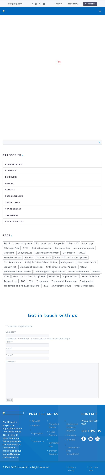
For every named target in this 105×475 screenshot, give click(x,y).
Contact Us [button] (90, 4)
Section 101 (54, 276)
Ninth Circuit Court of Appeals (61, 266)
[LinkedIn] (36, 4)
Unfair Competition (84, 285)
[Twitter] (40, 4)
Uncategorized (14, 221)
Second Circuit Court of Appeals (29, 276)
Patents (10, 190)
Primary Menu (100, 11)
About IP (36, 421)
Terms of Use (10, 281)
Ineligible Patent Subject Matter (41, 262)
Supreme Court (70, 276)
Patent (83, 266)
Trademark (11, 215)
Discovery (11, 177)
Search (99, 142)
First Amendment (13, 262)
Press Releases (14, 196)
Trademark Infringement (64, 281)
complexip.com (15, 4)
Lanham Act (10, 266)
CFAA (25, 248)
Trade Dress (12, 202)
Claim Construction (41, 248)
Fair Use (29, 257)
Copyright (11, 170)
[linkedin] (90, 438)
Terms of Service (90, 276)
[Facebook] (32, 4)
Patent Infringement (78, 271)
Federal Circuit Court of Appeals (71, 257)
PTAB (6, 276)
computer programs (84, 248)
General (10, 183)
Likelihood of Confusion (31, 266)
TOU (31, 281)
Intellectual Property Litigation (72, 427)
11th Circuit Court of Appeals (50, 243)
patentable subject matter (17, 271)
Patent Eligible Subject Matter (50, 271)
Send (9, 399)
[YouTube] (44, 4)
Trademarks (86, 281)
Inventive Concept (86, 262)
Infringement (67, 262)
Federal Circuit (43, 257)
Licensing (71, 435)
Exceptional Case (12, 257)
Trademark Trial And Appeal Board (21, 285)
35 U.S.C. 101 (73, 243)
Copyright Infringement (47, 252)
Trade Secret (13, 209)
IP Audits (71, 439)
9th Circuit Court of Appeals (18, 243)
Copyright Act (25, 252)
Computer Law (13, 164)
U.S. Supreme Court (61, 285)
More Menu (73, 4)
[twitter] (97, 438)
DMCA (81, 252)
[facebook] (83, 438)
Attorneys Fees (11, 248)
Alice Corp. (87, 243)
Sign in (59, 4)
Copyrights (37, 433)
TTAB (45, 285)
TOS (23, 281)
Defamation (69, 252)
